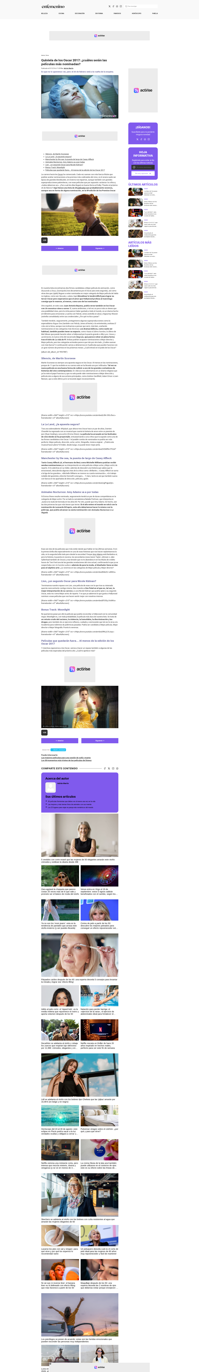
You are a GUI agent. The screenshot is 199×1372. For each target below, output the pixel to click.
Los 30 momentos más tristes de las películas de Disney (66, 760)
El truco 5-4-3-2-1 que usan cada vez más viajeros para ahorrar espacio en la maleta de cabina (151, 226)
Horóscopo (136, 13)
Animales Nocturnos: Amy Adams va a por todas (65, 162)
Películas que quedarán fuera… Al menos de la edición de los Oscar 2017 (75, 170)
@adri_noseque (59, 750)
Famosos (117, 13)
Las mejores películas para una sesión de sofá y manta (66, 758)
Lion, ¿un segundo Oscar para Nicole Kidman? (64, 165)
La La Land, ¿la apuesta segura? (58, 157)
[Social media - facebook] (113, 6)
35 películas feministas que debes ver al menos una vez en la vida (71, 801)
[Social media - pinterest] (117, 6)
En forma (99, 13)
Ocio (47, 55)
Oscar (60, 174)
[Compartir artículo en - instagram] (113, 768)
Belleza (44, 13)
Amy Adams (98, 554)
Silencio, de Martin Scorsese (57, 154)
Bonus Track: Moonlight (55, 167)
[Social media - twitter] (110, 6)
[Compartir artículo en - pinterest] (117, 768)
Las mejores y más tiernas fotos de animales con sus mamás (70, 804)
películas (81, 188)
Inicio (43, 55)
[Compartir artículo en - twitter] (109, 768)
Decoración (79, 13)
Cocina (61, 13)
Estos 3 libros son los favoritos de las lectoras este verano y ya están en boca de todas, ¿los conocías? (151, 205)
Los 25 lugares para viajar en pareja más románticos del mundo (70, 807)
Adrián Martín (68, 68)
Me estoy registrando (141, 173)
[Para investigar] (126, 6)
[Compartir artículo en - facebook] (105, 768)
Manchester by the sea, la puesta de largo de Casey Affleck (69, 159)
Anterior (61, 248)
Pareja (155, 13)
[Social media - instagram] (121, 6)
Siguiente (99, 248)
